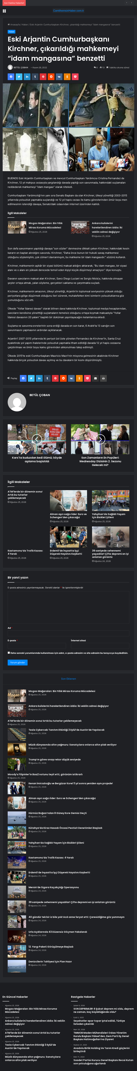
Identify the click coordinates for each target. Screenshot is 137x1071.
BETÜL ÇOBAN (21, 67)
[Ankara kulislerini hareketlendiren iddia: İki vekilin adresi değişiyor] (80, 227)
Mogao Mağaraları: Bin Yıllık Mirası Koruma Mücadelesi (62, 691)
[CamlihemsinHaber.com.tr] (68, 10)
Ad (10, 628)
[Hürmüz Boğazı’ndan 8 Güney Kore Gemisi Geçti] (17, 817)
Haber (25, 24)
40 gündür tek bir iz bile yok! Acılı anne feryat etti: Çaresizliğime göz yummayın (76, 917)
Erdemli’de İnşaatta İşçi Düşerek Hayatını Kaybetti (66, 552)
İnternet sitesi (78, 640)
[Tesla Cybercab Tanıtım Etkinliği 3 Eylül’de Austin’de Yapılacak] (17, 734)
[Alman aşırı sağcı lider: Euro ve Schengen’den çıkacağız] (68, 500)
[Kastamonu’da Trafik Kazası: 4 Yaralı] (26, 537)
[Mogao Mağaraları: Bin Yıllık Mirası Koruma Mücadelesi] (17, 227)
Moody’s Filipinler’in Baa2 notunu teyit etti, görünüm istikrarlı (45, 774)
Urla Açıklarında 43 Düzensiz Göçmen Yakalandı (58, 932)
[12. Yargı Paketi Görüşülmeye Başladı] (17, 951)
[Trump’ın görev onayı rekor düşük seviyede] (17, 764)
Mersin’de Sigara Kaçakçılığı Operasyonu (54, 887)
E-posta (13, 640)
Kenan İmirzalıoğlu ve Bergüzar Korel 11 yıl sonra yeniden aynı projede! (71, 783)
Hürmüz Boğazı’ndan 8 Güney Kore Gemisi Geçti (58, 813)
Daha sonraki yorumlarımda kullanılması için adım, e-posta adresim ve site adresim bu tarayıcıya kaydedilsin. (69, 653)
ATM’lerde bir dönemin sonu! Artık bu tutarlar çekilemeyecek (58, 3)
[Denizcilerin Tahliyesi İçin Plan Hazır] (17, 966)
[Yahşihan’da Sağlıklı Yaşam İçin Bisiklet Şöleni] (110, 500)
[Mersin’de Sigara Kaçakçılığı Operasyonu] (17, 892)
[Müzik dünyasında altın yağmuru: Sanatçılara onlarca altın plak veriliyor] (17, 749)
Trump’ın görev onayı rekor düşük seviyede (55, 759)
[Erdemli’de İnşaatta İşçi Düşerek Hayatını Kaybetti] (68, 537)
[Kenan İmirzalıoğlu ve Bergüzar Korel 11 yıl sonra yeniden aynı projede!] (17, 788)
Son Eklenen (68, 678)
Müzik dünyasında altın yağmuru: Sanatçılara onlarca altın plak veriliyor (73, 744)
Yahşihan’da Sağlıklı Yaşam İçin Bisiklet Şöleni (108, 515)
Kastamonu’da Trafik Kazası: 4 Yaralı (25, 552)
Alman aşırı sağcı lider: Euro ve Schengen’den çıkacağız (68, 515)
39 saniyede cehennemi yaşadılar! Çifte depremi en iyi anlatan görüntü (110, 554)
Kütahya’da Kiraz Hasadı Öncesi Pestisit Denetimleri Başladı (65, 828)
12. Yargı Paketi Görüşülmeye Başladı (51, 946)
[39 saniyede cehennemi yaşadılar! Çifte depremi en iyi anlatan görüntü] (110, 537)
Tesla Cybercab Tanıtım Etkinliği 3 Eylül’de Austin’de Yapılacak (66, 730)
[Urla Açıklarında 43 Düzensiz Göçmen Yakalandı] (17, 936)
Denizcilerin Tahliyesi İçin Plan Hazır (50, 961)
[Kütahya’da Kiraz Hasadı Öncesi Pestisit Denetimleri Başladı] (17, 832)
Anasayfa (15, 24)
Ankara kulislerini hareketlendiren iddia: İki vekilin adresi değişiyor (107, 228)
